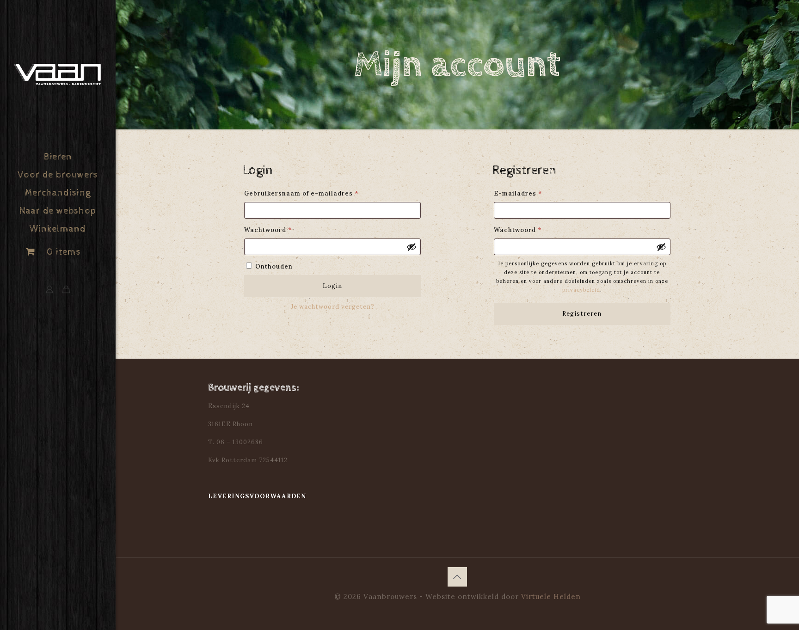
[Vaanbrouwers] (58, 74)
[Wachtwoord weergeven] (411, 247)
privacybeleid (581, 290)
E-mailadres (530, 193)
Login (332, 286)
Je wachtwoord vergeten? (333, 307)
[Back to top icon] (457, 577)
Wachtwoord (280, 230)
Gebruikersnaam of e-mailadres (313, 193)
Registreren (582, 314)
